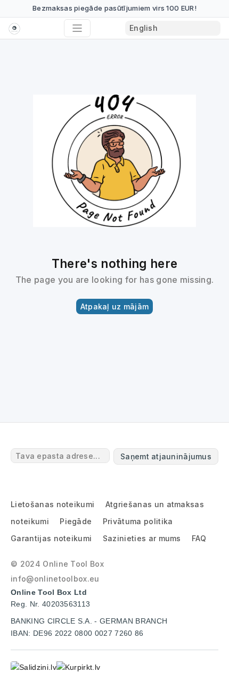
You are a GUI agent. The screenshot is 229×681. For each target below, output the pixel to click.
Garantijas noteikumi (51, 538)
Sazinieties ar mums (142, 538)
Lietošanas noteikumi (52, 504)
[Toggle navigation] (77, 28)
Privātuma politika (138, 521)
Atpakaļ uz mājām (114, 306)
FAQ (199, 538)
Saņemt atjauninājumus (165, 456)
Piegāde (76, 521)
